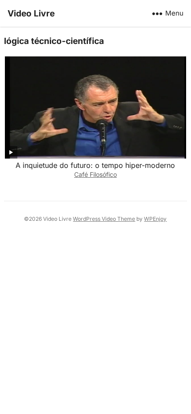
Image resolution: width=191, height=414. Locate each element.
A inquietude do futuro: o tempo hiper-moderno (95, 165)
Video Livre (31, 13)
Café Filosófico (95, 174)
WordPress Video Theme (104, 218)
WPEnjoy (155, 218)
